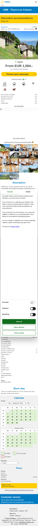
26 (30, 419)
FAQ (26, 510)
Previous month (10, 403)
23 (17, 419)
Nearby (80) (4, 21)
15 (12, 416)
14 (8, 416)
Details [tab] (28, 192)
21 (8, 419)
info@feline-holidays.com (26, 522)
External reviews (17, 79)
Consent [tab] (10, 192)
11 (25, 413)
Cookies (21, 510)
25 (26, 419)
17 (21, 416)
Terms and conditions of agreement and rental (19, 490)
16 (17, 416)
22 (12, 419)
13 (12, 439)
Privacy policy (14, 510)
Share (35, 27)
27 (12, 445)
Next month (28, 403)
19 (30, 416)
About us (18, 515)
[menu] (36, 2)
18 (26, 416)
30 (17, 422)
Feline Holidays (19, 2)
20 (12, 442)
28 (8, 422)
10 (21, 413)
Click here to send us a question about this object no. (17, 502)
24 (21, 419)
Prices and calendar (18, 74)
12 (30, 413)
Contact (12, 515)
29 (12, 422)
